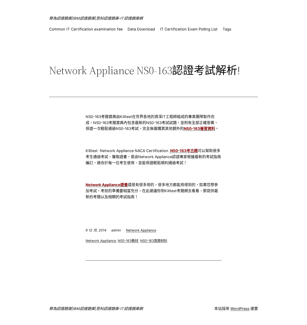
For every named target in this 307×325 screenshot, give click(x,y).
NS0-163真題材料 (153, 241)
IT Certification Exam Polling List (189, 29)
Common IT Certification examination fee (86, 29)
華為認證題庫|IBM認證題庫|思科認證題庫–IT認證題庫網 (96, 18)
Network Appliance (141, 230)
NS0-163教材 (128, 241)
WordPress (239, 308)
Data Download (141, 29)
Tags (227, 29)
